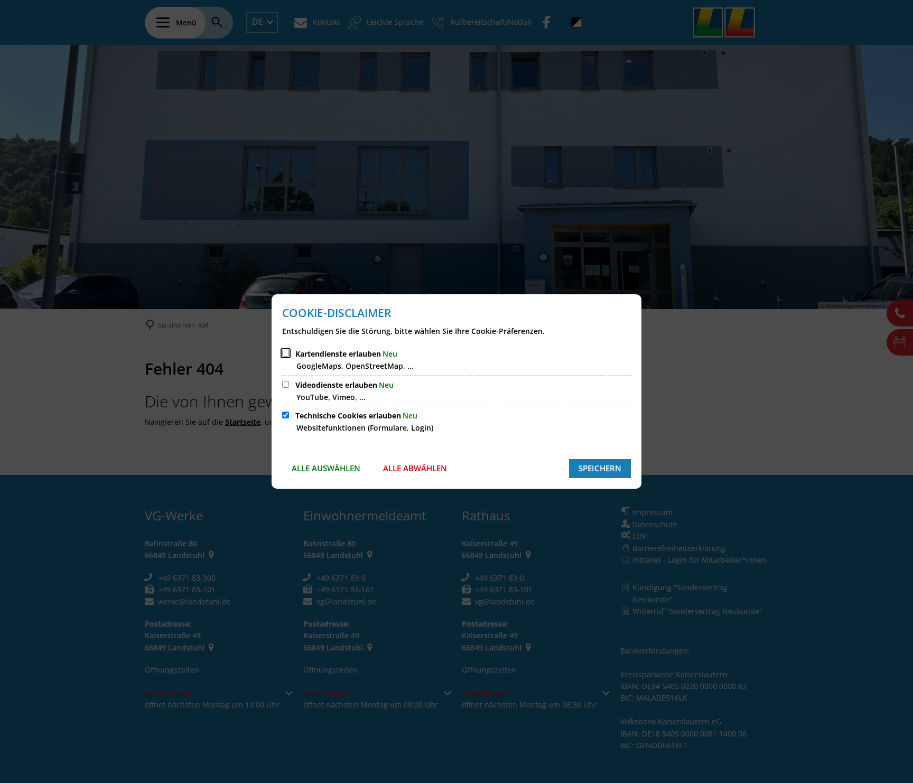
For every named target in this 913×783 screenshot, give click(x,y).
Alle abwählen (415, 468)
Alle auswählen (326, 468)
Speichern (600, 468)
